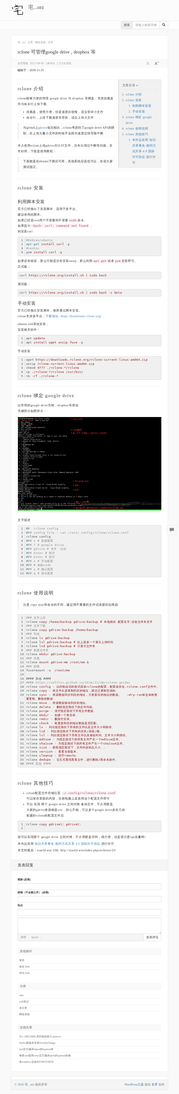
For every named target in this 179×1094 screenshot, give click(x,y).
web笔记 (24, 1001)
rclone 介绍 (134, 94)
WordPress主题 (134, 1084)
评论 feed (24, 973)
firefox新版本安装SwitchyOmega (37, 1042)
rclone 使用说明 (137, 128)
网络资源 (24, 1014)
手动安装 (138, 111)
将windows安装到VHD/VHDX (36, 1061)
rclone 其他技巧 (137, 134)
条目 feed (24, 966)
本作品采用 (140, 140)
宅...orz (36, 7)
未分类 (23, 1007)
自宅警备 (23, 63)
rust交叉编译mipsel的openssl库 (36, 1049)
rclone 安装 (134, 100)
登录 (21, 960)
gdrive (42, 127)
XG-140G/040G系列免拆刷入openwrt (40, 1036)
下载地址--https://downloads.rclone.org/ (73, 316)
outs (21, 995)
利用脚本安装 (141, 105)
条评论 (50, 63)
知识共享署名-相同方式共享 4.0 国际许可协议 (67, 843)
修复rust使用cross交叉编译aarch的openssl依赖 (45, 1055)
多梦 (154, 1084)
